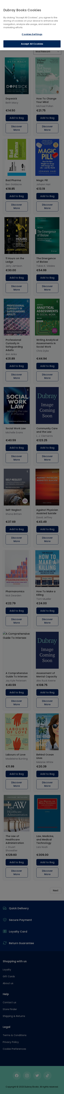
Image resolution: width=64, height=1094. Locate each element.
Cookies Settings (32, 34)
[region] (32, 25)
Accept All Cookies (32, 43)
